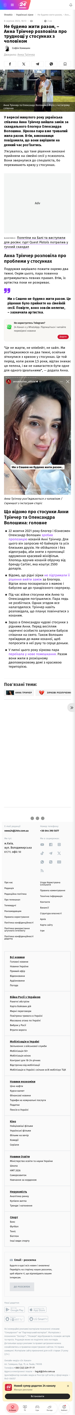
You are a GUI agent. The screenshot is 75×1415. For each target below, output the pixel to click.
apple (38, 1310)
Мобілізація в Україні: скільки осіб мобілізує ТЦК (38, 1069)
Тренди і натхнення (21, 1205)
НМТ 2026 (15, 1170)
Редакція (9, 888)
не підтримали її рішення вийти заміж (39, 577)
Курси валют (17, 1090)
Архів (43, 919)
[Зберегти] (65, 64)
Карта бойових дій (20, 1006)
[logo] (22, 4)
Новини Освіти (20, 1156)
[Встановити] (37, 1391)
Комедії (14, 1140)
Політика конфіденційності (18, 923)
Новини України (19, 966)
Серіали (14, 1144)
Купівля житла (18, 1200)
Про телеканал (12, 900)
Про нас (8, 882)
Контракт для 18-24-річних (25, 1060)
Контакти (45, 902)
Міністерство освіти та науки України (31, 1161)
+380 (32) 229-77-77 (24, 1367)
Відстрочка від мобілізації (25, 1065)
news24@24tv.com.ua (16, 830)
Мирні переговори (20, 1011)
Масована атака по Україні (25, 1020)
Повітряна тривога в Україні (26, 1015)
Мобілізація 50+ (19, 1051)
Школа (14, 1165)
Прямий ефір (17, 971)
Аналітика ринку (19, 1196)
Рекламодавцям (12, 911)
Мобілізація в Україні (24, 1041)
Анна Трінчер (26, 54)
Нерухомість (18, 1191)
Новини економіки (22, 1081)
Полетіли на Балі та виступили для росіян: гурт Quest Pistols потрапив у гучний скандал (36, 242)
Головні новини (19, 961)
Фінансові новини (20, 1095)
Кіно (13, 1121)
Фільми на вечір (19, 1135)
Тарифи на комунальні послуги (28, 1100)
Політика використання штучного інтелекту (17, 929)
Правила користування (16, 917)
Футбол (14, 1226)
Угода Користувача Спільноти (50, 883)
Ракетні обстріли (19, 1001)
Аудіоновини (17, 980)
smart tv (14, 1319)
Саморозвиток (18, 1175)
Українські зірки (25, 15)
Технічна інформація (51, 896)
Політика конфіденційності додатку (18, 937)
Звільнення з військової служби (28, 1046)
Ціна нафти (16, 1086)
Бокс (12, 1221)
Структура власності (51, 913)
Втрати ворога (18, 1030)
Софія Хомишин (21, 48)
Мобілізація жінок (20, 1055)
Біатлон (14, 1236)
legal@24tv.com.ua (45, 1371)
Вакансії (44, 908)
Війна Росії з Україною (25, 997)
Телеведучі (10, 905)
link (42, 844)
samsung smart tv (38, 1319)
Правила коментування (52, 890)
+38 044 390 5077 (49, 830)
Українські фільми (20, 1130)
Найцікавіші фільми (21, 1125)
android (14, 1310)
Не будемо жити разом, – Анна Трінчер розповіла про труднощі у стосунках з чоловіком (54, 15)
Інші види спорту (19, 1240)
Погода (14, 985)
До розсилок (22, 1287)
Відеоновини (17, 976)
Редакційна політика (15, 894)
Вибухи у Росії (18, 1025)
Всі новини (17, 957)
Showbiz (8, 15)
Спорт (14, 1217)
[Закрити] (68, 1386)
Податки (15, 1105)
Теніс (13, 1231)
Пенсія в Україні (19, 1109)
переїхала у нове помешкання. (33, 654)
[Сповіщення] (71, 5)
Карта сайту (46, 925)
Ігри (42, 931)
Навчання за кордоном (23, 1180)
